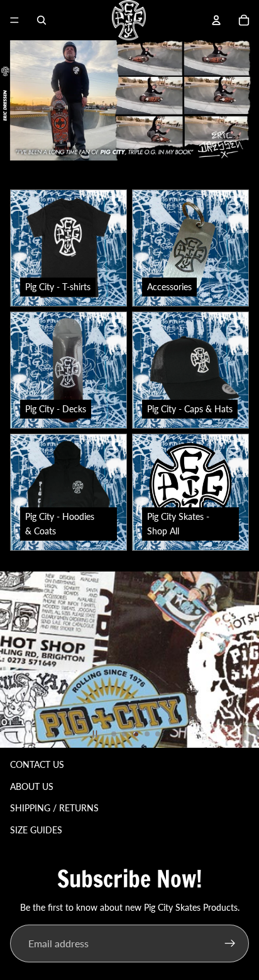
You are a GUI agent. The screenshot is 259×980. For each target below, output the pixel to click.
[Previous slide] (11, 659)
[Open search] (41, 20)
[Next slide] (247, 659)
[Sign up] (230, 943)
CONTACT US (37, 764)
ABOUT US (31, 786)
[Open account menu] (216, 20)
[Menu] (14, 20)
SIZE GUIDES (36, 830)
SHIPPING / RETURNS (54, 808)
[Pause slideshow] (95, 734)
